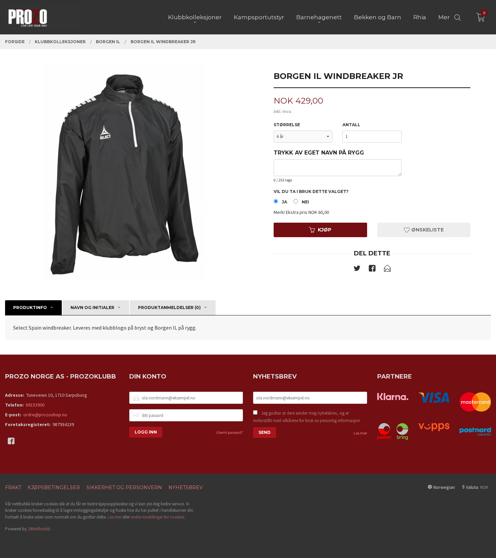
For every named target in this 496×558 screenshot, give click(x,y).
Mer (444, 17)
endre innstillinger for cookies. (158, 517)
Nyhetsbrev (185, 487)
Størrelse (287, 124)
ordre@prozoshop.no (45, 415)
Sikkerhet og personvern (124, 487)
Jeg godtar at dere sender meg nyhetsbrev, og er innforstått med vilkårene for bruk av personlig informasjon (306, 416)
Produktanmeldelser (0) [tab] (169, 307)
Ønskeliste (427, 230)
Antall (351, 124)
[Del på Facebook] (372, 269)
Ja (284, 201)
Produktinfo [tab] (30, 307)
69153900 (35, 405)
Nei (305, 201)
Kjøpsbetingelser (54, 487)
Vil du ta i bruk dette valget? (311, 191)
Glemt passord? (229, 432)
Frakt (13, 487)
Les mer (360, 433)
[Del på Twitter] (357, 269)
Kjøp (324, 230)
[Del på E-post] (387, 269)
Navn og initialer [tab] (92, 307)
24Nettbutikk (39, 529)
